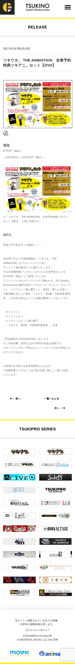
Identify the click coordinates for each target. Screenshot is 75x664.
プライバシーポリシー (37, 630)
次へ (56, 408)
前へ (18, 398)
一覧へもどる (51, 398)
